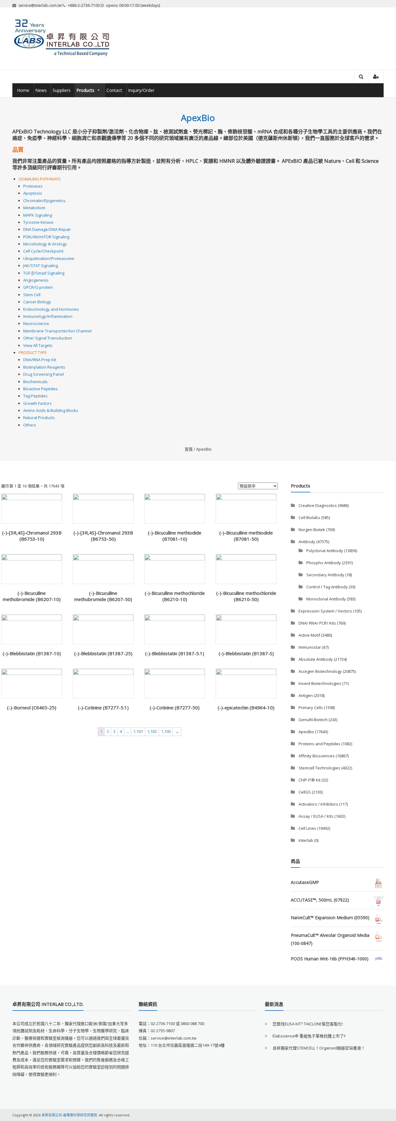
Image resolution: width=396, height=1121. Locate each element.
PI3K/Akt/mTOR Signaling (46, 237)
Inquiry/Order (141, 90)
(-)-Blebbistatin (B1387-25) (103, 653)
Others (29, 425)
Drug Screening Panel (43, 374)
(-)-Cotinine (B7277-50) (175, 707)
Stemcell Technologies (319, 768)
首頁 (189, 449)
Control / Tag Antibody (327, 587)
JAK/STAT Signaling (40, 265)
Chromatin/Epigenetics (44, 200)
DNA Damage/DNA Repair (47, 229)
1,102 (152, 731)
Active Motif (309, 635)
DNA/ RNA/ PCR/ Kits (317, 623)
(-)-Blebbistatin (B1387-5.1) (174, 653)
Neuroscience (36, 323)
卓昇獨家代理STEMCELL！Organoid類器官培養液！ (319, 1048)
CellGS (305, 792)
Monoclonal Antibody (326, 599)
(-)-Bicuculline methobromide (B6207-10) (32, 596)
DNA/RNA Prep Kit (39, 359)
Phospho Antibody (323, 562)
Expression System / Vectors (325, 611)
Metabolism (34, 207)
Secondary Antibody (325, 575)
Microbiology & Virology (45, 244)
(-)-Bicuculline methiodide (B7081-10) (174, 536)
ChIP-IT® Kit (310, 780)
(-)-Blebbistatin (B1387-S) (246, 653)
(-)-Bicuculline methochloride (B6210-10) (175, 596)
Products (85, 90)
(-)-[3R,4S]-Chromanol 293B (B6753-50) (103, 536)
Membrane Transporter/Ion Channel (57, 331)
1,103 (166, 731)
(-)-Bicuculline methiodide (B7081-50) (246, 536)
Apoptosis (32, 193)
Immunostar (310, 647)
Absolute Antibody (316, 659)
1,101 (138, 731)
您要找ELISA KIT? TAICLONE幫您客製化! (308, 1024)
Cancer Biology (37, 302)
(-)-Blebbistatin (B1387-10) (32, 653)
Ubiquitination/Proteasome (48, 258)
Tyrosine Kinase (38, 222)
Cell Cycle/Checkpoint (43, 251)
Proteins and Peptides (319, 744)
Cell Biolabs (309, 517)
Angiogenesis (36, 280)
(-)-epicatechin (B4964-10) (246, 707)
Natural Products (39, 417)
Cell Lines (307, 828)
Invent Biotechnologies (320, 683)
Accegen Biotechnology (320, 671)
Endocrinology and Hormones (51, 309)
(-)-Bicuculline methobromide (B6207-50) (103, 596)
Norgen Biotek (312, 529)
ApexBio (306, 731)
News (41, 90)
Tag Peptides (35, 396)
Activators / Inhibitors (318, 804)
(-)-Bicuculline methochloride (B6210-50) (246, 596)
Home (23, 90)
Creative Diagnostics (318, 505)
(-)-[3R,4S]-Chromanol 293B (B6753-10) (32, 536)
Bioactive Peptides (40, 389)
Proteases (33, 186)
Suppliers (62, 90)
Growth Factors (37, 403)
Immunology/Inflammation (47, 316)
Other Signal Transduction (47, 338)
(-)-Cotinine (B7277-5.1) (103, 707)
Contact (114, 90)
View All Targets (38, 345)
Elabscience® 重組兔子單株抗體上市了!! (309, 1036)
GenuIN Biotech (313, 719)
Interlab (306, 840)
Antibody (307, 541)
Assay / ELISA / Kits (316, 816)
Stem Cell (32, 294)
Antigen (306, 695)
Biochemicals (35, 381)
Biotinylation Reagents (44, 367)
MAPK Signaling (37, 215)
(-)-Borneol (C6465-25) (31, 707)
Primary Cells (311, 707)
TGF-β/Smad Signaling (43, 273)
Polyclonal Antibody (324, 550)
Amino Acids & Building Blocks (50, 410)
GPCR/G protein (38, 287)
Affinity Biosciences (317, 756)
